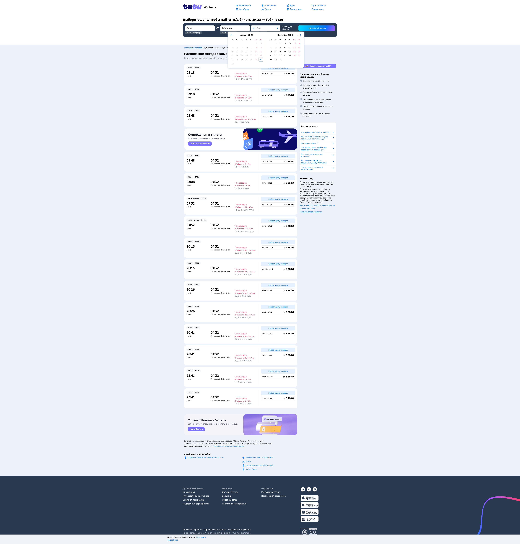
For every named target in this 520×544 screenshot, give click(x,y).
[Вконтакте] (309, 488)
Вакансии (226, 496)
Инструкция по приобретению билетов (317, 205)
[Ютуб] (315, 488)
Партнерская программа (273, 496)
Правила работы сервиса (311, 212)
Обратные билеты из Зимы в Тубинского (205, 457)
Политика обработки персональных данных (204, 529)
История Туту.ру (230, 492)
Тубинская (225, 76)
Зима (188, 76)
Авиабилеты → (259, 457)
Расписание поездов (193, 48)
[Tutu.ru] (192, 7)
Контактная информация (234, 503)
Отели (248, 461)
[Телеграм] (303, 488)
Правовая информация (239, 529)
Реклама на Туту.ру (270, 492)
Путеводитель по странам (196, 496)
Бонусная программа (193, 500)
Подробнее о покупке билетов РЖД (228, 446)
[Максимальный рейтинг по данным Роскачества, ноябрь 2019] (309, 532)
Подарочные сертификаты (196, 503)
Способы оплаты (307, 208)
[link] (200, 143)
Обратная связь (229, 500)
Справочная (189, 492)
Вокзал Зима (251, 469)
